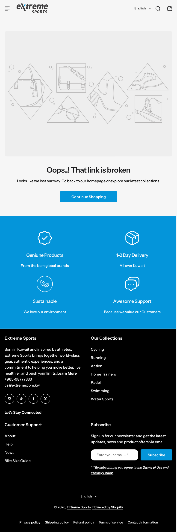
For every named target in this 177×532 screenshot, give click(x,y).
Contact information (143, 522)
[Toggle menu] (7, 8)
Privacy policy (29, 522)
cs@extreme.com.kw (22, 385)
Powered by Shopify (107, 507)
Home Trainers (103, 374)
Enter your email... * (112, 455)
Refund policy (83, 522)
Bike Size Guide (18, 460)
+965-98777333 (18, 379)
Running (98, 357)
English (140, 8)
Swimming (100, 390)
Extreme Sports (79, 507)
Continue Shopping (88, 196)
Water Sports (102, 399)
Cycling (97, 349)
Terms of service (111, 522)
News (9, 452)
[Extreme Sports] (32, 8)
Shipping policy (57, 522)
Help (9, 444)
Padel (96, 382)
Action (96, 366)
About (10, 436)
